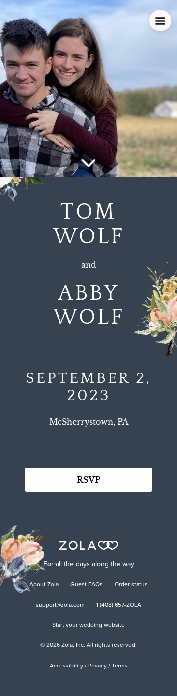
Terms (120, 666)
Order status (131, 585)
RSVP (88, 480)
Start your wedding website (88, 625)
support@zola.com (60, 605)
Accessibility (66, 666)
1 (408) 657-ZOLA (118, 605)
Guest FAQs (86, 585)
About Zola (44, 585)
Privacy (97, 666)
